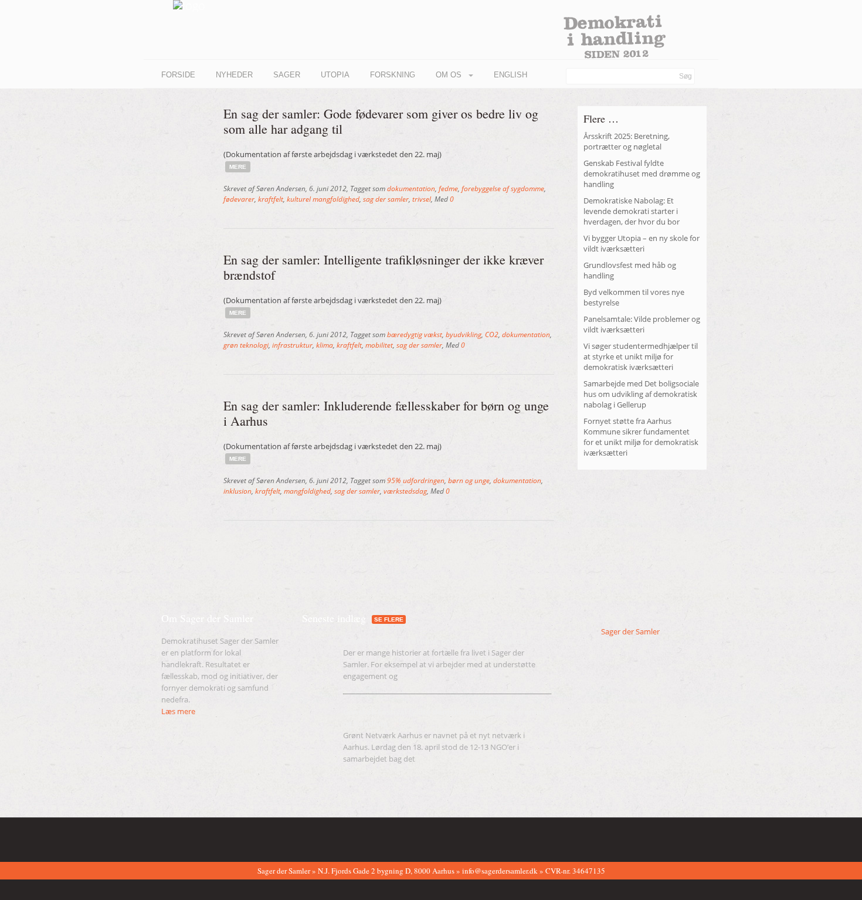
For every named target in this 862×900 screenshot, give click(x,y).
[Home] (174, 6)
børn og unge (469, 480)
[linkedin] (220, 837)
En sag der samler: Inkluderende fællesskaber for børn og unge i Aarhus (386, 413)
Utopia (335, 74)
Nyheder (234, 74)
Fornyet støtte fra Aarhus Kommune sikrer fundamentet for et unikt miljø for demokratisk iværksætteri (640, 437)
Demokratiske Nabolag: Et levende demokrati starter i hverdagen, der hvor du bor (631, 211)
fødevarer (238, 199)
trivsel (421, 199)
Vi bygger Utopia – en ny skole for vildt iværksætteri (641, 243)
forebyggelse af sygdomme (502, 188)
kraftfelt (270, 199)
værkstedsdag (405, 491)
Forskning (392, 74)
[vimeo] (202, 837)
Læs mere (178, 711)
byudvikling (463, 334)
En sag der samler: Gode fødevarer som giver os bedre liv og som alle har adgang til (380, 121)
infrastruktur (292, 345)
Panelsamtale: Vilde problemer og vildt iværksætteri (641, 324)
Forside (178, 74)
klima (324, 345)
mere (237, 167)
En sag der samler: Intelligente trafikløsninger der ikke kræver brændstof (383, 267)
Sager (286, 74)
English (510, 74)
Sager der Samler (630, 631)
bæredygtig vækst (414, 334)
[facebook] (166, 837)
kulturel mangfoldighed (323, 199)
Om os (450, 74)
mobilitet (379, 345)
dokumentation (411, 188)
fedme (448, 188)
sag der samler (386, 199)
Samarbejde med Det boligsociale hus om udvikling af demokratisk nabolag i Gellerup (641, 394)
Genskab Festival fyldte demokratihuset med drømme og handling (641, 173)
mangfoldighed (307, 491)
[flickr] (184, 837)
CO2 (491, 334)
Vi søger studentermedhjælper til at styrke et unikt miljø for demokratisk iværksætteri (640, 356)
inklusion (237, 491)
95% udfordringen (415, 480)
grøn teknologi (246, 345)
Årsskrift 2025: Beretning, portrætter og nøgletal (626, 141)
